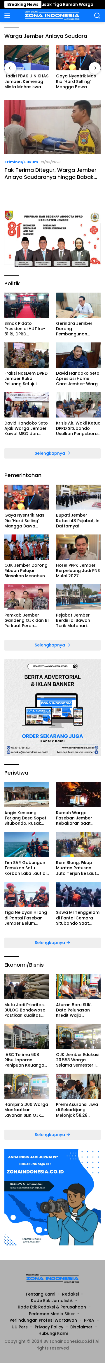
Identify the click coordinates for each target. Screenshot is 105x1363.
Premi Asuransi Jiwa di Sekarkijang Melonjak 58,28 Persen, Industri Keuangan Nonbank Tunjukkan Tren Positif (77, 1110)
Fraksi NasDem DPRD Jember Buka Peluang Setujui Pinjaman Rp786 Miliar (26, 379)
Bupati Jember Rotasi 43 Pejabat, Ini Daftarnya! (78, 520)
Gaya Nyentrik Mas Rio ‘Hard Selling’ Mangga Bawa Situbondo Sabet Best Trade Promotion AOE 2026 (77, 81)
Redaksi (70, 1294)
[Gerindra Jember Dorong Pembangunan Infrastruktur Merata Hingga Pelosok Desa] (78, 305)
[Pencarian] (97, 16)
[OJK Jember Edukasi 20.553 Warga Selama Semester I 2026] (78, 1036)
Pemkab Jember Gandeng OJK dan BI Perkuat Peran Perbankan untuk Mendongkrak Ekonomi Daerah (26, 620)
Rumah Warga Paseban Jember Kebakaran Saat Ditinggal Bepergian (77, 818)
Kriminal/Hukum (21, 162)
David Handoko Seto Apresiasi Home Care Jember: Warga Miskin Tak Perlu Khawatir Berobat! (78, 379)
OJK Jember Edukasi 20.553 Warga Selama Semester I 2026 (77, 1060)
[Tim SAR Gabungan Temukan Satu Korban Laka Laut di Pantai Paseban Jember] (26, 844)
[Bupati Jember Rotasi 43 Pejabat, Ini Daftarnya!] (78, 497)
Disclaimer (81, 1327)
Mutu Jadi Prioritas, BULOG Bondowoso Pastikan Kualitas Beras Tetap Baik (25, 1010)
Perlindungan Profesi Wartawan (43, 1320)
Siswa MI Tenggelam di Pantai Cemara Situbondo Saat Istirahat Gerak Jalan (77, 918)
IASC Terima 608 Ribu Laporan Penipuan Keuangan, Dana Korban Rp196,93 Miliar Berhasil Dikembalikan (26, 1060)
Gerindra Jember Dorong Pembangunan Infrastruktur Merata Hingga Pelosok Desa (78, 329)
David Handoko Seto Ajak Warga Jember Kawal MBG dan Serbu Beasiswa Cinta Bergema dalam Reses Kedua (26, 428)
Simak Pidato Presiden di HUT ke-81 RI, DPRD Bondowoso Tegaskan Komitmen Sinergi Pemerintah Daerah (26, 329)
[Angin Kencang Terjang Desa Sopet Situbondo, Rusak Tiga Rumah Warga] (26, 794)
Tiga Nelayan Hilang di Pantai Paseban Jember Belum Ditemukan (25, 918)
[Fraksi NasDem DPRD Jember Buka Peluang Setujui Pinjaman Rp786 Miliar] (26, 355)
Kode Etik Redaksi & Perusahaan (52, 1307)
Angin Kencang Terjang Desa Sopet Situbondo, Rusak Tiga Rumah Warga (25, 818)
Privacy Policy (49, 1327)
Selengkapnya (50, 453)
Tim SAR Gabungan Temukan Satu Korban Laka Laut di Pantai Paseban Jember (25, 868)
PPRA (89, 1320)
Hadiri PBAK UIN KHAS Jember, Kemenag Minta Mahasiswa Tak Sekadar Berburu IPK (26, 81)
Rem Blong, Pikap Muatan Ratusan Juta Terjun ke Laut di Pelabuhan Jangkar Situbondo (76, 868)
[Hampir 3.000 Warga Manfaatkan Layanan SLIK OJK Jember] (26, 1086)
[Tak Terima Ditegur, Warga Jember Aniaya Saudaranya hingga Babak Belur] (52, 127)
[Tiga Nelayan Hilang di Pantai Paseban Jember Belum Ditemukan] (26, 894)
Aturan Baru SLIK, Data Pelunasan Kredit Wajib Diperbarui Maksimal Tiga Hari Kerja (77, 1010)
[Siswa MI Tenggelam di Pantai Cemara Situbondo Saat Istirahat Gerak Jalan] (78, 894)
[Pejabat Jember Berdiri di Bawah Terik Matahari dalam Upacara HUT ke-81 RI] (78, 597)
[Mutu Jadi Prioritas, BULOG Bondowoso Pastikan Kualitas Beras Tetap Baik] (26, 986)
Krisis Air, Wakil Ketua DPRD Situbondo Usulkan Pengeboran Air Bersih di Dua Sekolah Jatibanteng (78, 428)
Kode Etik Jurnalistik (52, 1300)
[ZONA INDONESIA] (51, 16)
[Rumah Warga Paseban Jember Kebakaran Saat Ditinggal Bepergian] (78, 794)
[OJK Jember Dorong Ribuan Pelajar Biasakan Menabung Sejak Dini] (26, 547)
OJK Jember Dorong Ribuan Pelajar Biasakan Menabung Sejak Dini (26, 571)
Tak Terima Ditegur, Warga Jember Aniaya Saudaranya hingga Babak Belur (50, 176)
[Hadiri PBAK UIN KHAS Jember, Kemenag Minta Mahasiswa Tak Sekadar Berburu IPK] (26, 57)
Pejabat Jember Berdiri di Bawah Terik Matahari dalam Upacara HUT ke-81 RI (78, 620)
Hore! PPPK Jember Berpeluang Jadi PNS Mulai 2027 (78, 571)
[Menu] (8, 16)
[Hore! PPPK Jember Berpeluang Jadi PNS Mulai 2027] (78, 547)
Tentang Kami (40, 1294)
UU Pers (20, 1327)
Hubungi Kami (53, 1333)
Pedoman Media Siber (52, 1314)
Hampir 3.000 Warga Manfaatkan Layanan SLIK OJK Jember (26, 1110)
